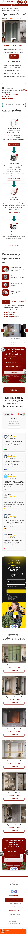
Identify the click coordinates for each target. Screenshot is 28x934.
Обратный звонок (14, 900)
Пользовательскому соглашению (13, 378)
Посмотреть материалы (14, 390)
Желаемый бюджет (15, 366)
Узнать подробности (23, 90)
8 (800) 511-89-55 (15, 132)
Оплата (21, 301)
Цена (5, 301)
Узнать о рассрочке (14, 212)
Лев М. (10, 474)
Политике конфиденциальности (13, 377)
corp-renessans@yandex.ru (14, 903)
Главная (5, 8)
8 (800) (14, 896)
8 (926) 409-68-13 (15, 137)
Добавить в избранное (14, 914)
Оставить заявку (14, 144)
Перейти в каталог (14, 245)
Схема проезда (14, 910)
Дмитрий (10, 455)
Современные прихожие (10, 10)
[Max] (15, 626)
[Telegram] (12, 626)
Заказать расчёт (14, 56)
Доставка (15, 301)
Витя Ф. (10, 534)
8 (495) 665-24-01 (14, 135)
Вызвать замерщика (14, 178)
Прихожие (13, 8)
